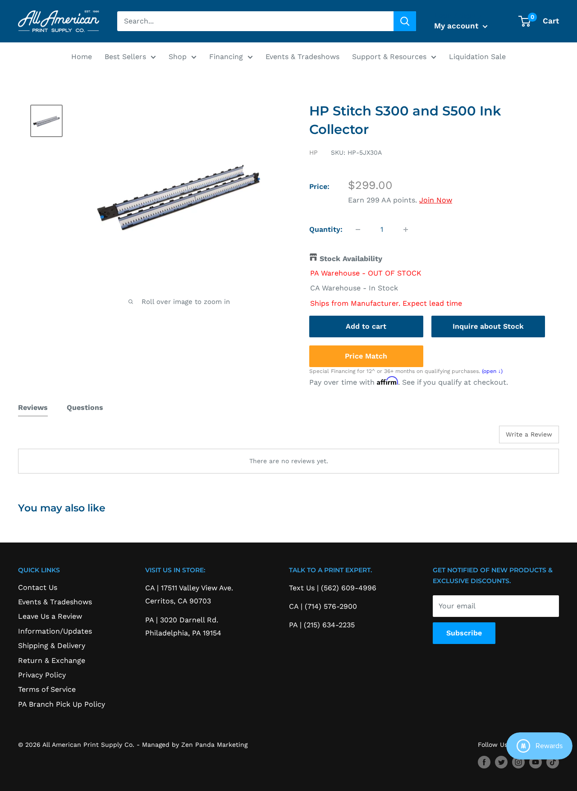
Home (81, 56)
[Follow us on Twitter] (501, 761)
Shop (178, 56)
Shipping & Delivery (51, 645)
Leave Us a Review (50, 616)
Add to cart (366, 326)
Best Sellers (125, 56)
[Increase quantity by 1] (405, 229)
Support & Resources (389, 56)
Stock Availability (351, 258)
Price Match (366, 356)
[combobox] (255, 21)
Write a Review (529, 434)
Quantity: (326, 229)
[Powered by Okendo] (58, 437)
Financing (226, 56)
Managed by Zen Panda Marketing (194, 744)
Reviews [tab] (33, 407)
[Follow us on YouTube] (535, 761)
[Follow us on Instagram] (518, 761)
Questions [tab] (85, 407)
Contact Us (37, 587)
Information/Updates (55, 631)
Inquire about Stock (488, 326)
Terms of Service (47, 689)
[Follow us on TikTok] (552, 761)
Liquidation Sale (477, 56)
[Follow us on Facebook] (484, 761)
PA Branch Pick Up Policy (61, 704)
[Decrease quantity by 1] (357, 229)
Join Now (435, 200)
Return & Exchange (51, 660)
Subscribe (464, 633)
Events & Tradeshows (302, 56)
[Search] (405, 21)
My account (457, 25)
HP (313, 152)
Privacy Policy (42, 675)
